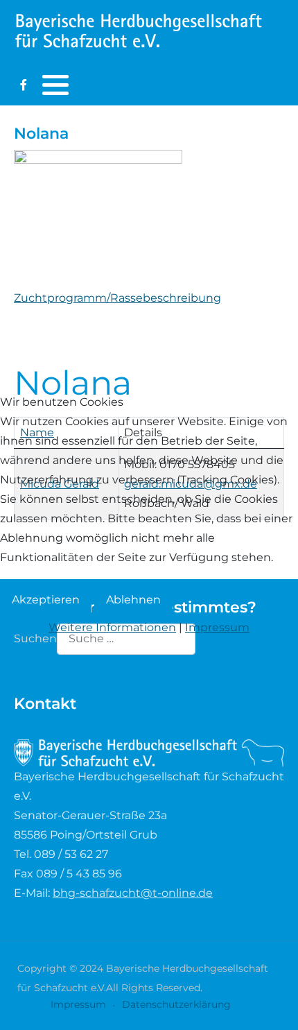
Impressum (217, 627)
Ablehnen (133, 599)
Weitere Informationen (112, 627)
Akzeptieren (46, 599)
